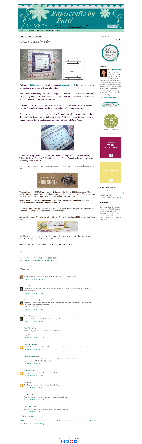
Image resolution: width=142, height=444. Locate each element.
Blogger (79, 439)
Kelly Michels (29, 344)
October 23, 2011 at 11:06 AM (34, 400)
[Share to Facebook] (54, 258)
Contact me (23, 209)
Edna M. (27, 394)
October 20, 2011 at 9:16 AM (33, 309)
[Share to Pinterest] (56, 258)
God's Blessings (36, 260)
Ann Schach (28, 316)
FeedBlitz (118, 197)
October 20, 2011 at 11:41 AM (34, 337)
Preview (102, 197)
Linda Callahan (29, 286)
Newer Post (24, 420)
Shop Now (49, 30)
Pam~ (26, 274)
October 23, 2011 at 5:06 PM (33, 412)
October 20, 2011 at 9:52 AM (33, 321)
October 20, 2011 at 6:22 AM (33, 293)
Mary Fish (27, 328)
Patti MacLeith (116, 69)
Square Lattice (49, 260)
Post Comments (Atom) (36, 424)
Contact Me (30, 30)
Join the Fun (60, 30)
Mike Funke (28, 406)
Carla (26, 382)
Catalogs (40, 30)
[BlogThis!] (50, 258)
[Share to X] (52, 258)
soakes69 (27, 370)
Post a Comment (27, 416)
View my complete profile (108, 97)
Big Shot (27, 260)
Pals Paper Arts (37, 85)
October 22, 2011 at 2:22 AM (33, 388)
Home (21, 30)
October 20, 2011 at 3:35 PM (33, 349)
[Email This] (48, 258)
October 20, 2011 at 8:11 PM (33, 376)
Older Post (91, 420)
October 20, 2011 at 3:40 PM (33, 363)
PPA (43, 260)
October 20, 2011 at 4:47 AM (33, 279)
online (50, 244)
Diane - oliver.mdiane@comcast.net (36, 300)
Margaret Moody (68, 85)
